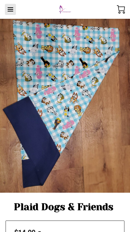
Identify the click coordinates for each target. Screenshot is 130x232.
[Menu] (10, 9)
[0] (121, 9)
